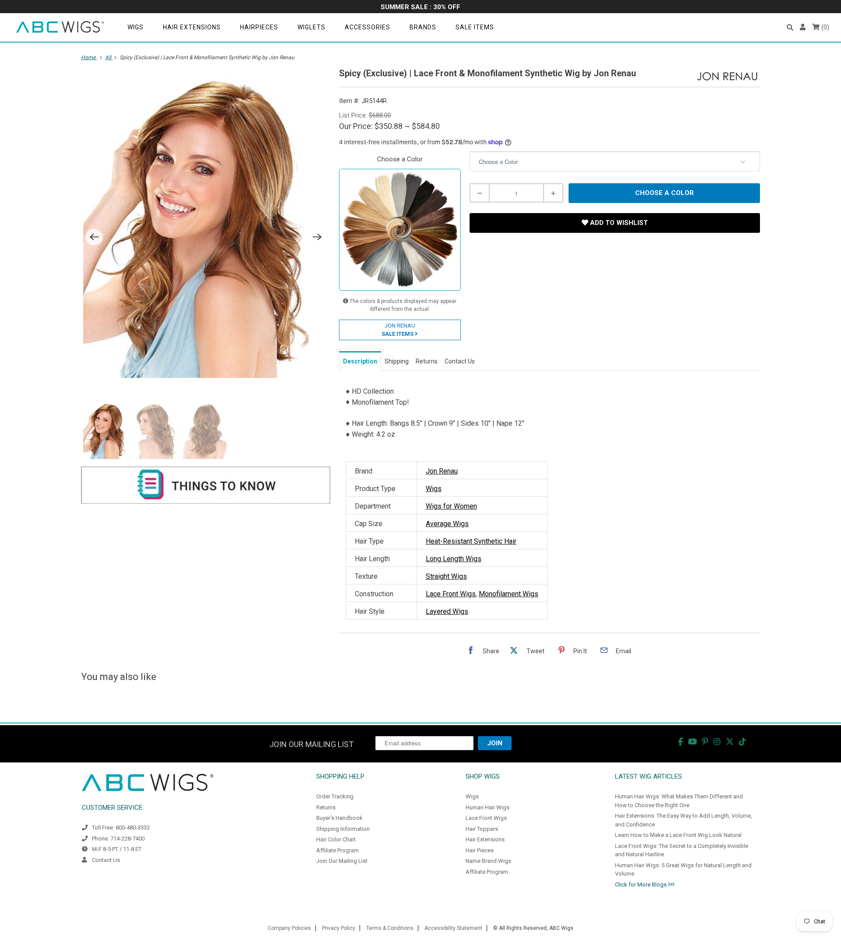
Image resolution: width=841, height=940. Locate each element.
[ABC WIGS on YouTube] (692, 741)
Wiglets (311, 27)
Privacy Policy (338, 928)
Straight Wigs (446, 576)
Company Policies (289, 928)
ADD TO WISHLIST (618, 223)
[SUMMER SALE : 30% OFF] (420, 7)
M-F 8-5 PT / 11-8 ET (116, 849)
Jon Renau (442, 471)
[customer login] (803, 27)
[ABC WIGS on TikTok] (742, 741)
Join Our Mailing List (341, 861)
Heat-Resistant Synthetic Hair (471, 541)
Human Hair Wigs (487, 807)
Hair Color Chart (336, 839)
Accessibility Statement (453, 928)
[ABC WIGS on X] (729, 741)
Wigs (135, 27)
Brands (423, 27)
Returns (326, 807)
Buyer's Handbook (339, 818)
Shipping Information (343, 829)
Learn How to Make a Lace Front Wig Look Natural (678, 835)
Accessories (367, 27)
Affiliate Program (337, 850)
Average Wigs (447, 524)
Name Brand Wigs (488, 861)
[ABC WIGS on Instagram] (717, 741)
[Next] (317, 237)
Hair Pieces (480, 850)
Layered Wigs (447, 611)
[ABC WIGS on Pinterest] (705, 741)
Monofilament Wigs (508, 594)
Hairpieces (259, 27)
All (109, 57)
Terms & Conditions (389, 928)
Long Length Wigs (453, 559)
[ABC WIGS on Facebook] (680, 741)
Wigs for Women (451, 506)
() (824, 27)
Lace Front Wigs (451, 594)
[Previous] (94, 237)
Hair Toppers (482, 829)
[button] (790, 27)
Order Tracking (334, 796)
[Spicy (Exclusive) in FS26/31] (205, 225)
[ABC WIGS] (60, 27)
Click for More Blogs (641, 884)
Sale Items (475, 27)
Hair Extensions (192, 27)
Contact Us (106, 860)
